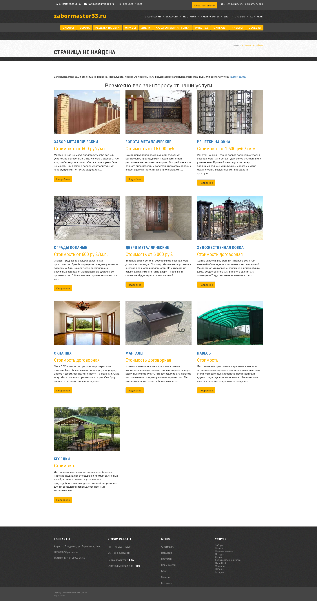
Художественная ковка (173, 27)
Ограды (130, 27)
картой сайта (238, 76)
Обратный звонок (204, 5)
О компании (153, 16)
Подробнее (63, 179)
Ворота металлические (148, 142)
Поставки (189, 16)
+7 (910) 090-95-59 (70, 4)
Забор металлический (76, 142)
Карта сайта (59, 595)
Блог (227, 16)
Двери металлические (147, 247)
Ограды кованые (70, 247)
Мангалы (220, 27)
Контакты (256, 16)
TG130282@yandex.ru (101, 4)
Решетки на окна (107, 27)
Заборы (68, 27)
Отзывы (240, 16)
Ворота (85, 27)
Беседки (255, 27)
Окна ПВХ (201, 27)
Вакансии (172, 16)
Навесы (237, 27)
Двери (145, 27)
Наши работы (210, 16)
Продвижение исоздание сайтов (254, 594)
